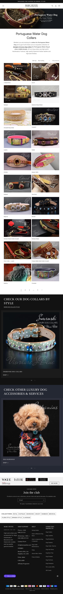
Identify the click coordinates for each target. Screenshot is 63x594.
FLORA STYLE (6, 517)
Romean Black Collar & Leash (11, 238)
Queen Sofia (35, 172)
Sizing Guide (35, 530)
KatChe (6, 283)
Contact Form (22, 541)
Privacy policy (36, 588)
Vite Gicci (34, 194)
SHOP (5, 375)
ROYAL (15, 514)
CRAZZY (37, 514)
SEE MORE (54, 483)
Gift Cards (48, 570)
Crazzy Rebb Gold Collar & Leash (40, 261)
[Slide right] (35, 380)
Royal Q (6, 216)
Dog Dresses (49, 556)
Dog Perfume (49, 560)
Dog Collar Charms (51, 546)
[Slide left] (28, 380)
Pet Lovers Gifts (50, 567)
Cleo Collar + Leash (9, 261)
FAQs (33, 550)
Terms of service (45, 588)
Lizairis (5, 150)
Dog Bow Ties (49, 553)
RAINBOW (45, 514)
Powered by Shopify (19, 588)
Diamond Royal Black (37, 104)
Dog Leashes (49, 535)
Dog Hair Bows (50, 549)
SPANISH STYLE (17, 517)
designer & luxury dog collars (22, 47)
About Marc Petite (37, 553)
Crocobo (34, 283)
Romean (6, 104)
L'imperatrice (7, 82)
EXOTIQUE (22, 514)
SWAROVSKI (30, 514)
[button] (3, 5)
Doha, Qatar (21, 557)
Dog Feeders (49, 542)
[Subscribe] (43, 500)
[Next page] (42, 290)
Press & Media (36, 557)
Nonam (33, 216)
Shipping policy (54, 588)
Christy (6, 172)
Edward (6, 194)
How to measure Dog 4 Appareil (37, 540)
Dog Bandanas (50, 539)
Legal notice (32, 590)
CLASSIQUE (26, 517)
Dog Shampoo (49, 563)
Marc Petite (12, 588)
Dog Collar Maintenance (35, 545)
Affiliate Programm (23, 563)
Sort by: (34, 60)
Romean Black (35, 238)
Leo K (33, 82)
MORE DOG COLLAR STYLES (12, 307)
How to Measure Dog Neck (37, 534)
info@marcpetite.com (24, 545)
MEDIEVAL (52, 514)
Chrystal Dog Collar (9, 127)
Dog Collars (49, 532)
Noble (33, 150)
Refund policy (29, 588)
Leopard (34, 127)
